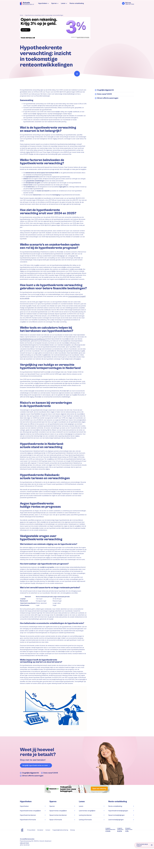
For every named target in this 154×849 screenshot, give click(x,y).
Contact (47, 830)
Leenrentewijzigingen (116, 820)
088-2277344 (24, 843)
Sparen (54, 3)
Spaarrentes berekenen (58, 815)
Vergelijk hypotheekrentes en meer (35, 765)
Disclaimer (40, 830)
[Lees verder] (77, 74)
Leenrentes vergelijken (87, 811)
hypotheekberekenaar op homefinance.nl (32, 339)
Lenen (63, 3)
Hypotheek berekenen (28, 815)
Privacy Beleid (31, 830)
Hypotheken (42, 3)
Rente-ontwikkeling (77, 3)
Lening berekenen (85, 815)
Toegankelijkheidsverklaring (60, 830)
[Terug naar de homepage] (27, 3)
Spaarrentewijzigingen (116, 815)
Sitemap (72, 830)
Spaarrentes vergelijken (58, 811)
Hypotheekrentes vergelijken (30, 811)
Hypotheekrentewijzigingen (118, 811)
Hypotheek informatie (28, 820)
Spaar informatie (55, 820)
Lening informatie (85, 820)
